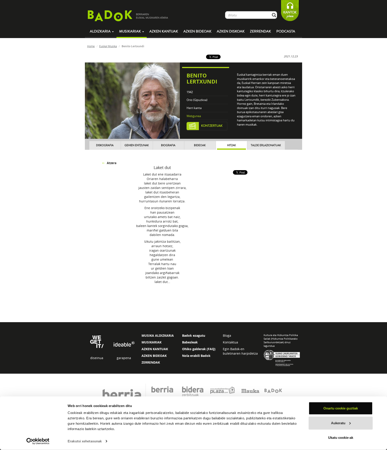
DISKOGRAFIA (105, 145)
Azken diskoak (231, 31)
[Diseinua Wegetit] (96, 341)
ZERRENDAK (151, 362)
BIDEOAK (200, 145)
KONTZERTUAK (212, 126)
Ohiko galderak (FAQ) (198, 349)
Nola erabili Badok (196, 356)
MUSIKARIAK (151, 342)
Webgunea (194, 116)
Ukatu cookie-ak (340, 437)
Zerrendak (260, 31)
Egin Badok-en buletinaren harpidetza (240, 351)
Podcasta (285, 31)
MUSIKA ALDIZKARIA (158, 335)
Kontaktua (230, 342)
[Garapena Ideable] (124, 344)
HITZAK (231, 145)
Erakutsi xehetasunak (85, 441)
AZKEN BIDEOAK (154, 356)
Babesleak (190, 342)
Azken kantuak (163, 31)
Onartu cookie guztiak (340, 408)
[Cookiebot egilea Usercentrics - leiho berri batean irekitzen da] (38, 441)
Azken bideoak (197, 31)
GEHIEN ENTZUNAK (137, 145)
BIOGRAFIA (168, 145)
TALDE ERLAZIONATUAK (266, 145)
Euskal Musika (108, 46)
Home (91, 46)
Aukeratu (338, 423)
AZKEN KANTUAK (155, 349)
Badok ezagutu (193, 335)
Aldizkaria (101, 31)
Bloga (227, 335)
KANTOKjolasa (290, 14)
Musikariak (130, 31)
